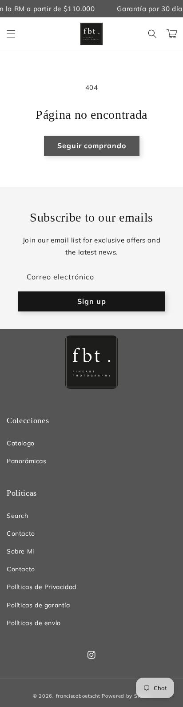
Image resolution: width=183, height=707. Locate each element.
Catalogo (21, 443)
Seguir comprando (91, 145)
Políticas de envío (34, 623)
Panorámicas (27, 461)
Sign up (91, 301)
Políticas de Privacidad (41, 587)
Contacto (21, 533)
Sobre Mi (20, 551)
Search (17, 516)
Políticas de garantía (38, 605)
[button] (11, 34)
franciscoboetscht (78, 696)
